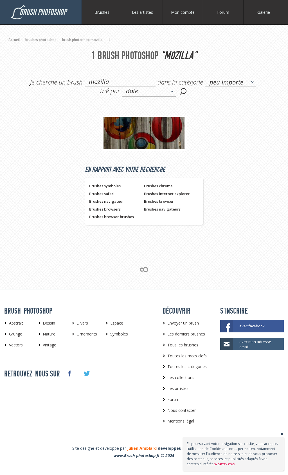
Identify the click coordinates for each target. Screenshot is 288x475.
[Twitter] (86, 373)
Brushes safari (101, 193)
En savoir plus (224, 464)
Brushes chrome (158, 185)
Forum (223, 12)
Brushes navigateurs (162, 209)
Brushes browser (159, 201)
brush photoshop (42, 12)
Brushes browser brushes (111, 216)
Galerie (263, 12)
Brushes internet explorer (167, 193)
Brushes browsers (105, 209)
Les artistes (142, 12)
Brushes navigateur (106, 201)
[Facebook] (69, 373)
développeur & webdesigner (171, 448)
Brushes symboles (105, 185)
